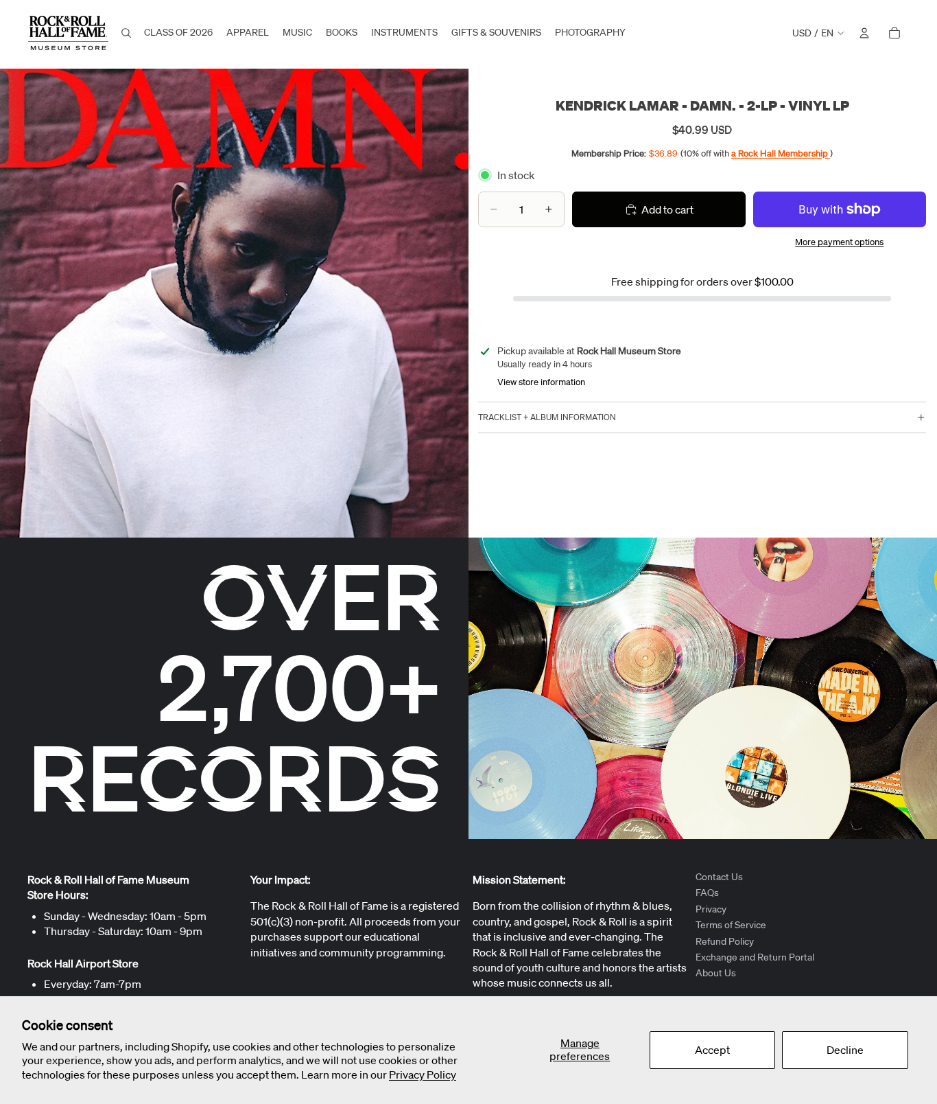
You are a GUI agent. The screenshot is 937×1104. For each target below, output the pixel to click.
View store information (541, 382)
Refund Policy (725, 941)
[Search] (126, 33)
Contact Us (719, 877)
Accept (712, 1050)
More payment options (839, 242)
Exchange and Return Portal (755, 957)
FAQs (707, 893)
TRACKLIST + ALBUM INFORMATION (547, 417)
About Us (716, 973)
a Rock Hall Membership (780, 153)
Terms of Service (731, 925)
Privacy (711, 909)
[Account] (864, 33)
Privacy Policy (422, 1074)
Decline (845, 1050)
